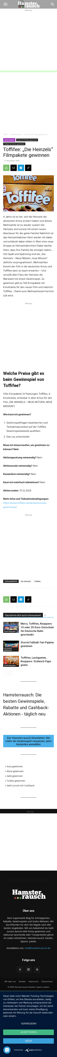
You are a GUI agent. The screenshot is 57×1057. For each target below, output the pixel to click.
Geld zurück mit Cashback (20, 785)
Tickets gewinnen (16, 780)
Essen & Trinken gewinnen (36, 134)
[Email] (13, 168)
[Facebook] (20, 970)
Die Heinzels (26, 581)
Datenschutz (47, 981)
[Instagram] (28, 969)
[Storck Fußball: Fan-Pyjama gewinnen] (11, 646)
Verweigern (28, 1023)
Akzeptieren (29, 1032)
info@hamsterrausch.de (37, 948)
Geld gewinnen (15, 775)
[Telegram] (21, 168)
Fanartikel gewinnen (8, 649)
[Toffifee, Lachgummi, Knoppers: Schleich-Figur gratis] (11, 661)
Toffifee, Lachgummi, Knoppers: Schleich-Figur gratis (36, 661)
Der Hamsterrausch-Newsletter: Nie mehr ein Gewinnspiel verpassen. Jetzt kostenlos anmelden (28, 741)
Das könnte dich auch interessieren (23, 615)
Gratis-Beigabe (10, 631)
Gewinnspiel (15, 134)
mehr (28, 1040)
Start (5, 134)
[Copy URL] (28, 168)
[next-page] (10, 673)
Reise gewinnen (15, 771)
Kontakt (22, 981)
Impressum (33, 981)
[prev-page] (5, 673)
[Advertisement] (28, 40)
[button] (5, 4)
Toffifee (37, 581)
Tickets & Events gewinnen (14, 144)
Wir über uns (10, 981)
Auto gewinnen (15, 766)
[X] (37, 970)
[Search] (52, 4)
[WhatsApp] (6, 168)
